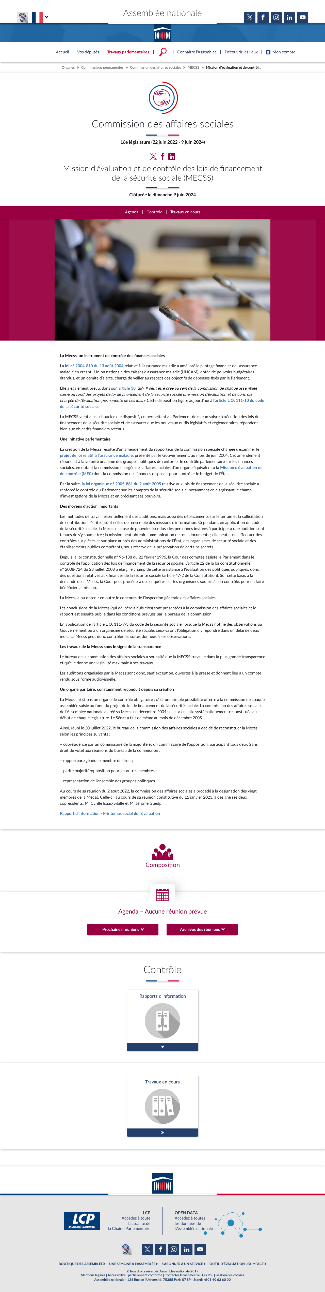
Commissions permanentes (102, 67)
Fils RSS (207, 1275)
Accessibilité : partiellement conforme (135, 1275)
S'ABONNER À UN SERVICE (182, 1264)
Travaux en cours (185, 212)
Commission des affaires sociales (155, 67)
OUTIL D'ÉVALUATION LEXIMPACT (236, 1264)
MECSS (193, 67)
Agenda (131, 212)
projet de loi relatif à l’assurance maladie (96, 455)
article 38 (127, 388)
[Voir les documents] (162, 1020)
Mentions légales (93, 1275)
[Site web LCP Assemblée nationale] (111, 1221)
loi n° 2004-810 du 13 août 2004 (94, 366)
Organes (68, 67)
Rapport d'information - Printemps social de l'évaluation (110, 814)
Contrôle (154, 212)
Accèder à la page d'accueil (162, 31)
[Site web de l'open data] (214, 1221)
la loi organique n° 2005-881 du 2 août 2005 (121, 484)
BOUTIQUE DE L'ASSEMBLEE (81, 1264)
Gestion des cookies (230, 1275)
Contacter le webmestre (182, 1275)
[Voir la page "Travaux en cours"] (162, 1106)
